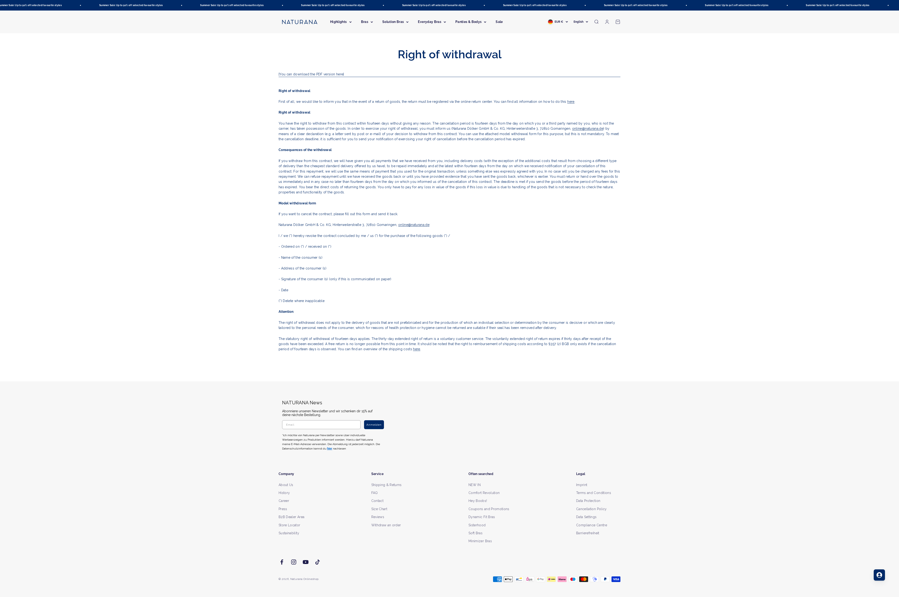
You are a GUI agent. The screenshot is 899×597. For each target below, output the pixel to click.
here (570, 101)
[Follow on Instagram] (294, 562)
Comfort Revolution (484, 493)
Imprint (581, 485)
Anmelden (374, 424)
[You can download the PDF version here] (311, 74)
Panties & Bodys (468, 22)
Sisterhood (477, 525)
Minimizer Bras (480, 541)
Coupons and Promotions (488, 509)
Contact (377, 501)
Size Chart (379, 509)
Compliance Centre (591, 525)
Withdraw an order (386, 525)
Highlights (338, 22)
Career (284, 501)
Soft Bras (475, 533)
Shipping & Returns (386, 485)
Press (283, 509)
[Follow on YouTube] (305, 562)
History (284, 493)
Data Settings (586, 517)
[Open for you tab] (879, 575)
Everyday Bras (429, 22)
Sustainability (289, 533)
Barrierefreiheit (587, 533)
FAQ (374, 493)
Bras (364, 22)
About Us (286, 485)
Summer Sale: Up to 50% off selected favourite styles (112, 5)
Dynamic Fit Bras (481, 517)
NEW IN (474, 485)
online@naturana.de (587, 128)
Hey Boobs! (477, 501)
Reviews (377, 517)
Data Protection (588, 501)
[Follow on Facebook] (282, 562)
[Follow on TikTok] (317, 562)
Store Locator (289, 525)
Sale (499, 22)
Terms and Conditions (593, 493)
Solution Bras (393, 22)
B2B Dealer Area (291, 517)
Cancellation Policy (591, 509)
